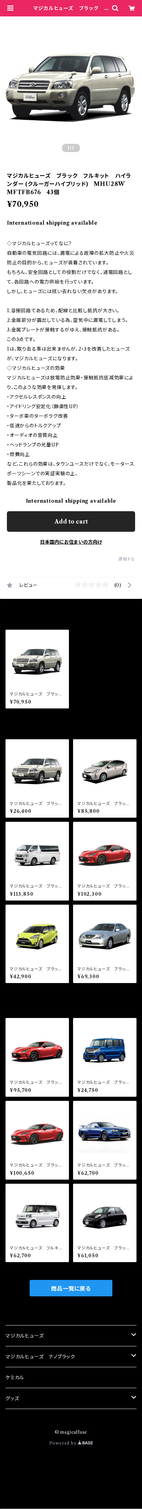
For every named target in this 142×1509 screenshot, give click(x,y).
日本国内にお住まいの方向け (71, 542)
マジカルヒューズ (24, 1336)
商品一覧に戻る (71, 1288)
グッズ (12, 1398)
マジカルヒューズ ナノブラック (40, 1357)
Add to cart (71, 521)
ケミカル (15, 1377)
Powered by (63, 1443)
